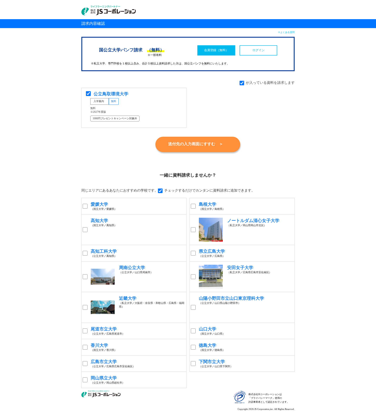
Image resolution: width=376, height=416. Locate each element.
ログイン (258, 50)
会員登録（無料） (216, 50)
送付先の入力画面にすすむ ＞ (195, 144)
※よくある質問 (286, 32)
